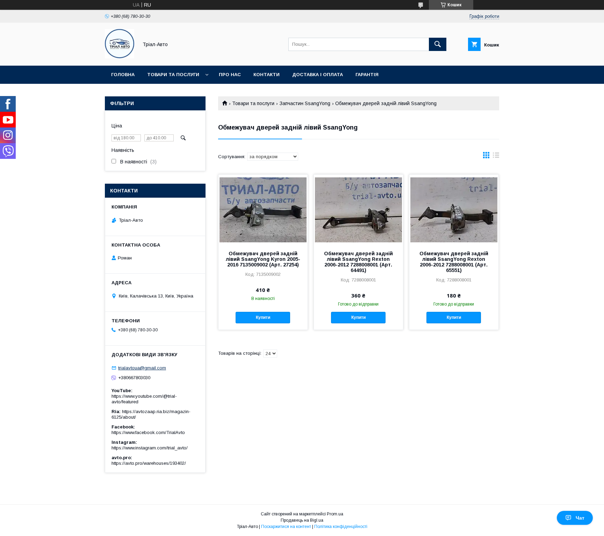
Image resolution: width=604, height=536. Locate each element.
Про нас (230, 74)
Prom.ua (335, 514)
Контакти (266, 74)
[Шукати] (437, 44)
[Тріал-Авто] (119, 56)
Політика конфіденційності (340, 526)
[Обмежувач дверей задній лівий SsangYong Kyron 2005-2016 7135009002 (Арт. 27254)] (263, 209)
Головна (123, 74)
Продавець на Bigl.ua (302, 520)
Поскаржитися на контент (286, 526)
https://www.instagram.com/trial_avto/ (150, 447)
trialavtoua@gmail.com (142, 367)
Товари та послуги (173, 74)
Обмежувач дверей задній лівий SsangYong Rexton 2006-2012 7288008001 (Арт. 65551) (453, 262)
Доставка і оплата (317, 74)
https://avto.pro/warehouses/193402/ (149, 463)
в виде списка (496, 157)
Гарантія (367, 74)
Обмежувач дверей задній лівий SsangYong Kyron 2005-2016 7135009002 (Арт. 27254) (263, 259)
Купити (263, 317)
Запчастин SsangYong (305, 103)
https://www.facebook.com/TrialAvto (148, 432)
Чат (580, 518)
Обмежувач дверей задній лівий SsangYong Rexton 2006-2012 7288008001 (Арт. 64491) (358, 262)
